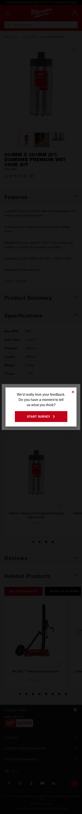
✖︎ (73, 391)
